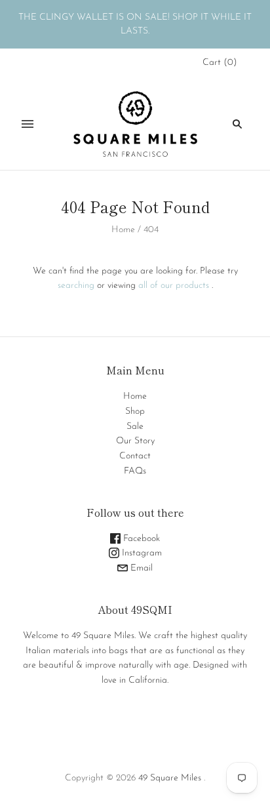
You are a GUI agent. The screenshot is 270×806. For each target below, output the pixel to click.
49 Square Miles (169, 778)
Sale (135, 427)
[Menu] (27, 124)
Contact (135, 456)
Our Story (135, 441)
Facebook (140, 539)
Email (140, 568)
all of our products (173, 286)
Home (123, 230)
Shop (135, 411)
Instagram (140, 553)
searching (76, 286)
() (219, 63)
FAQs (135, 471)
